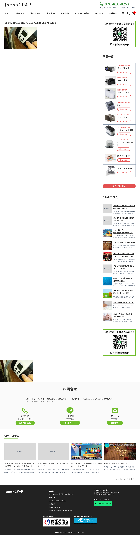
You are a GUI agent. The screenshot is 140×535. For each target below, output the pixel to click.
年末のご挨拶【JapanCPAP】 (124, 242)
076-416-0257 (117, 4)
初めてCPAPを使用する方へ (123, 303)
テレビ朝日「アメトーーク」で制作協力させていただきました (123, 232)
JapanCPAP (17, 5)
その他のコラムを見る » (126, 479)
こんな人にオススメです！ (57, 500)
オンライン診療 (82, 13)
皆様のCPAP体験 (54, 507)
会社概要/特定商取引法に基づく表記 (60, 510)
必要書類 (65, 13)
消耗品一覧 (35, 13)
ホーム (7, 13)
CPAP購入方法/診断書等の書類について (62, 494)
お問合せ (99, 13)
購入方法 (50, 13)
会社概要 (113, 13)
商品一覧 (20, 13)
